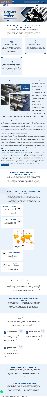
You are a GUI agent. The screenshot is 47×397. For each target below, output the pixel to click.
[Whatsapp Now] (1, 391)
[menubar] (37, 5)
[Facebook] (42, 2)
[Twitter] (43, 2)
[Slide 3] (12, 21)
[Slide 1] (8, 20)
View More (5, 165)
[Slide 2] (10, 21)
